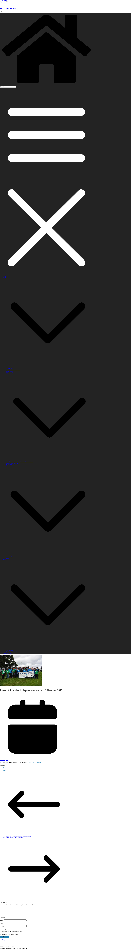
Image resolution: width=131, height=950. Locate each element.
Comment (3, 917)
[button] (48, 367)
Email (2, 923)
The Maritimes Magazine (12, 651)
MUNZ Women (9, 371)
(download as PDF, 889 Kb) (34, 762)
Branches (8, 558)
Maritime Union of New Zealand (8, 8)
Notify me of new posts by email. (10, 934)
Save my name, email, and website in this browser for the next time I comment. (20, 929)
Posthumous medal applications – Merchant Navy (21, 461)
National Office (9, 556)
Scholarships (9, 464)
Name (2, 920)
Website (2, 926)
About (4, 277)
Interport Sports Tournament (12, 463)
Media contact (9, 650)
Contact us (5, 465)
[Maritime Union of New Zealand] (46, 85)
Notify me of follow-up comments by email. (12, 931)
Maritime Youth (9, 372)
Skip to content (3, 0)
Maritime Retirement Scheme (13, 370)
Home (4, 276)
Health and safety (7, 653)
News (4, 559)
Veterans (8, 373)
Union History (9, 368)
